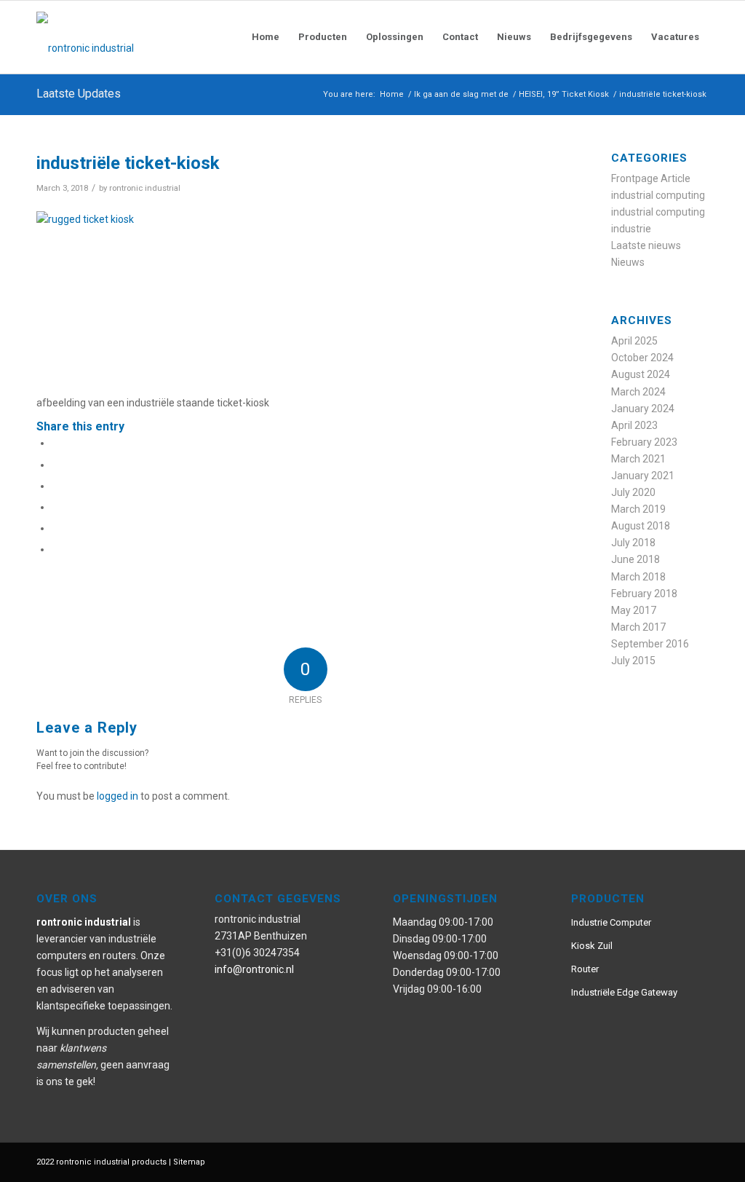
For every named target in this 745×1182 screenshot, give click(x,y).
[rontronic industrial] (167, 37)
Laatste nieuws (646, 245)
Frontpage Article (650, 178)
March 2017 (638, 627)
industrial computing (658, 195)
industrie (631, 229)
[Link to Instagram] (654, 1161)
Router (585, 969)
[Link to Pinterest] (632, 1161)
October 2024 (642, 357)
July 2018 (633, 542)
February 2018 (644, 593)
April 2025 (634, 341)
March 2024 (638, 392)
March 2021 (638, 459)
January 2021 (642, 475)
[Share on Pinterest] (56, 507)
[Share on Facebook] (56, 443)
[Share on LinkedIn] (56, 528)
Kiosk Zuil (592, 945)
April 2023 (634, 425)
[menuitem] (265, 37)
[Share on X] (56, 464)
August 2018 (640, 526)
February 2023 (644, 442)
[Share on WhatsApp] (56, 486)
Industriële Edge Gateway (624, 992)
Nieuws (628, 262)
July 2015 (633, 660)
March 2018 (638, 577)
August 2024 (640, 374)
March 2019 (638, 509)
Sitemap (189, 1162)
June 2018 (635, 559)
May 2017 (633, 610)
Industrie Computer (611, 922)
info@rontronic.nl (254, 969)
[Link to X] (676, 1161)
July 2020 (633, 492)
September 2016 (650, 644)
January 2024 (642, 408)
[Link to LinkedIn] (698, 1161)
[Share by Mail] (56, 549)
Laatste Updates (78, 94)
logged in (117, 796)
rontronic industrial (144, 188)
